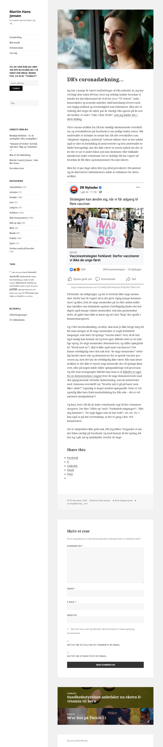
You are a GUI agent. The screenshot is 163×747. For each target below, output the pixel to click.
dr (17, 276)
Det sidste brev (17, 168)
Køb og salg (15, 222)
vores (26, 296)
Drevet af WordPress (77, 740)
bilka (13, 272)
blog (17, 272)
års (32, 296)
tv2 (27, 292)
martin (30, 282)
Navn (71, 588)
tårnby (31, 293)
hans (26, 280)
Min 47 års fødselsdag (20, 155)
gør (22, 280)
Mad (12, 228)
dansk (13, 276)
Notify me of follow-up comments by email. (93, 644)
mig (35, 283)
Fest (11, 202)
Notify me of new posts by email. (87, 656)
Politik (13, 238)
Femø (33, 276)
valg (12, 296)
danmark (32, 272)
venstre (20, 296)
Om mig (13, 53)
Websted (72, 615)
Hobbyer (14, 212)
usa (36, 293)
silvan (30, 289)
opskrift (22, 286)
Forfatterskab (16, 47)
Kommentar (75, 546)
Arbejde (13, 192)
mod (11, 286)
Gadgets (13, 207)
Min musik (15, 42)
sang (26, 289)
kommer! (12, 283)
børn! (25, 272)
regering (21, 289)
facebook (23, 276)
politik (13, 289)
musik (16, 286)
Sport (12, 243)
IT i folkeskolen (17, 319)
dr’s (86, 503)
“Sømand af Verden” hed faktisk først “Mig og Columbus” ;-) (24, 146)
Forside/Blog (16, 37)
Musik (13, 233)
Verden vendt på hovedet (22, 248)
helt (29, 280)
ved (15, 296)
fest (11, 280)
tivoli (15, 293)
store (11, 293)
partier (35, 286)
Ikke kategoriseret (19, 217)
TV (23, 293)
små (34, 289)
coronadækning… (75, 503)
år (29, 296)
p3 (32, 286)
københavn (21, 282)
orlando (27, 286)
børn (20, 272)
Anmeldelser (16, 187)
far (29, 276)
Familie (13, 197)
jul (32, 279)
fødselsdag (17, 280)
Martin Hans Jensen (20, 13)
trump (20, 293)
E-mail (72, 602)
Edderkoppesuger (18, 314)
